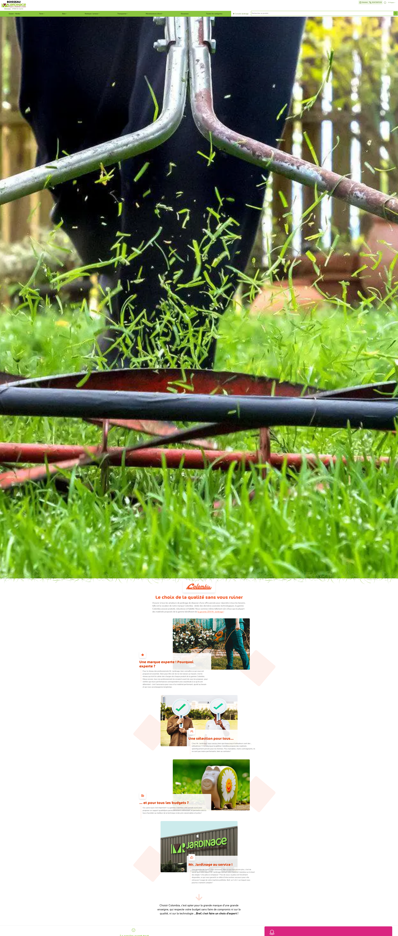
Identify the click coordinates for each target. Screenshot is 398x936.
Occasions (185, 14)
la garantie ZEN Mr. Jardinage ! (211, 612)
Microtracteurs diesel (154, 14)
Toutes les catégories (214, 14)
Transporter (122, 14)
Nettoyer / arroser (91, 14)
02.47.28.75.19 (377, 2)
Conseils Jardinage (241, 14)
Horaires (365, 2)
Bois (64, 14)
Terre (41, 14)
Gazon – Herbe (14, 14)
